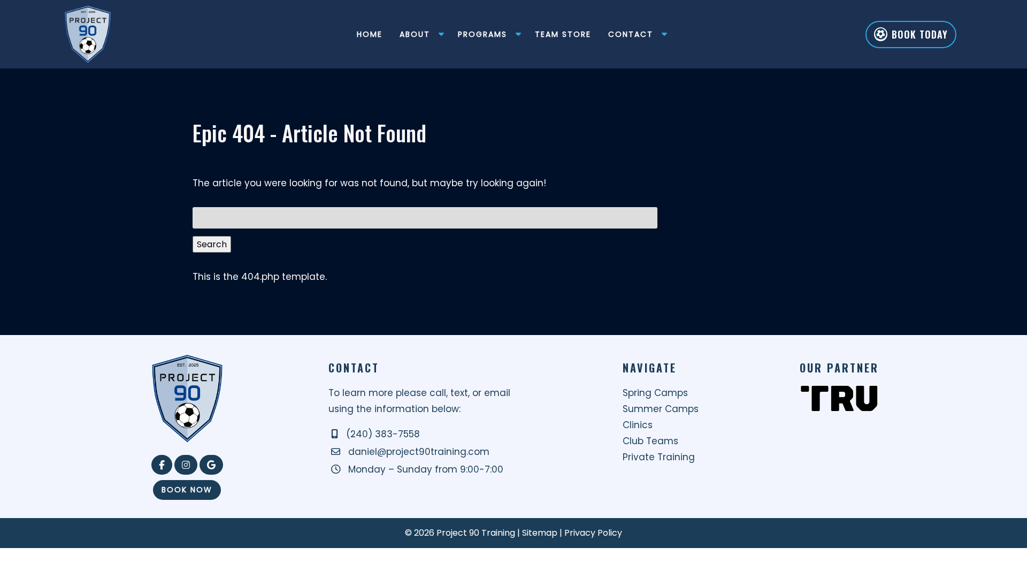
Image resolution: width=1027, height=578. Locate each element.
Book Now (187, 489)
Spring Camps (655, 392)
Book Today (920, 34)
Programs (482, 34)
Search (212, 244)
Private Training (659, 457)
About (415, 34)
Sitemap (539, 533)
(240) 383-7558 (383, 434)
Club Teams (650, 441)
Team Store (563, 34)
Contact (630, 34)
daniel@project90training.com (418, 451)
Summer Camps (661, 408)
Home (369, 34)
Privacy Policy (593, 533)
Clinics (638, 425)
